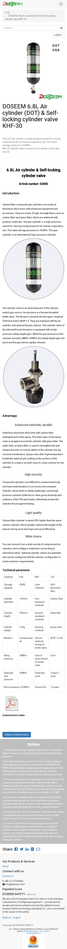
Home (5, 866)
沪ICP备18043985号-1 (33, 933)
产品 (7, 12)
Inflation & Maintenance (17, 734)
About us (31, 894)
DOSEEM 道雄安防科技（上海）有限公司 (36, 931)
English (16, 917)
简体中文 (7, 917)
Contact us (7, 876)
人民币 (57, 35)
